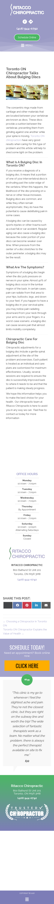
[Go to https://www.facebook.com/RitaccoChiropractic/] (24, 22)
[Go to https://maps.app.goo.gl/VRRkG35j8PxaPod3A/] (30, 22)
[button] (27, 665)
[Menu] (27, 899)
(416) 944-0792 (27, 579)
